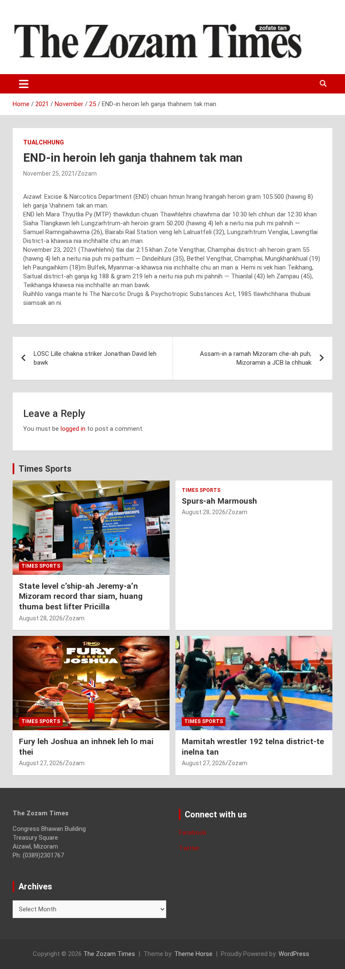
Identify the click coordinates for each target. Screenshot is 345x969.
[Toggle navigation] (24, 83)
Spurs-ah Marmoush (219, 501)
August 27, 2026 (41, 763)
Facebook (192, 832)
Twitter (189, 848)
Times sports (40, 566)
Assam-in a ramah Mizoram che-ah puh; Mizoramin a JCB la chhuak (255, 358)
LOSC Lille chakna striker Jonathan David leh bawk (95, 358)
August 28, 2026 (41, 618)
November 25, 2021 (49, 173)
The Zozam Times (109, 954)
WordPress (294, 954)
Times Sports (45, 469)
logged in (73, 428)
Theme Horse (193, 954)
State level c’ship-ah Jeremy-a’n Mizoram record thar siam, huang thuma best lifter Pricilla (81, 596)
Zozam (87, 173)
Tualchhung (43, 142)
